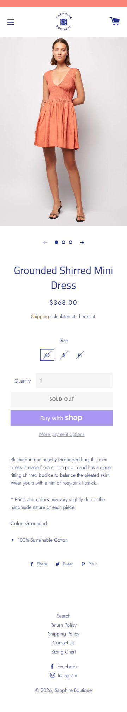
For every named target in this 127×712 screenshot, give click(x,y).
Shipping (40, 316)
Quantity (22, 380)
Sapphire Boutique (73, 690)
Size (64, 340)
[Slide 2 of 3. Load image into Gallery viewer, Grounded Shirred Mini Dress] (63, 242)
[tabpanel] (63, 130)
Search (64, 615)
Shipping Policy (63, 633)
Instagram (66, 675)
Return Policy (63, 624)
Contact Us (63, 642)
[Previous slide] (45, 242)
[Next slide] (82, 242)
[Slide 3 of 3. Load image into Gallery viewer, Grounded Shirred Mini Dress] (70, 242)
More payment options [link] (62, 434)
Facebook (67, 666)
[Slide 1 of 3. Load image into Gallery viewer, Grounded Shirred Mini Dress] (56, 242)
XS (47, 355)
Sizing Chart (64, 651)
